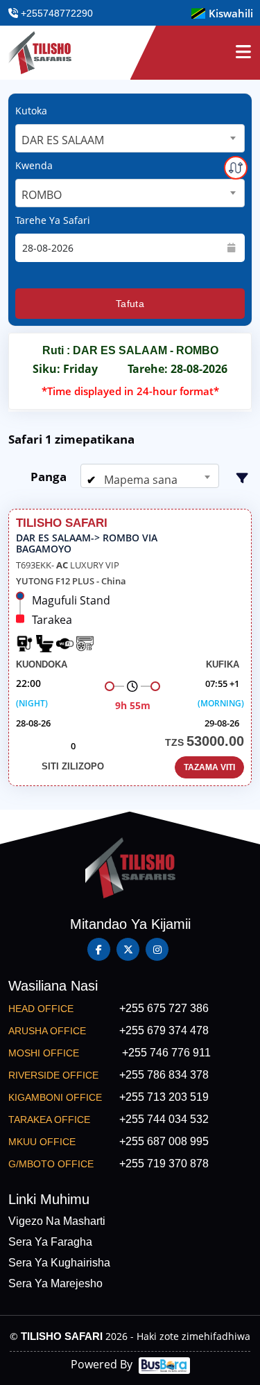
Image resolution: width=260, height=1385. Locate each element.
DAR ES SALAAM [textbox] (62, 140)
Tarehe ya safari (52, 220)
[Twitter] (128, 949)
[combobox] (130, 138)
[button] (222, 13)
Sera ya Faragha (50, 1242)
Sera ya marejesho (55, 1283)
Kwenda (34, 165)
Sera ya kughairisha (59, 1263)
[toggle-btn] (243, 53)
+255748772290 (55, 13)
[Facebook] (99, 949)
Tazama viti (209, 767)
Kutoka (31, 110)
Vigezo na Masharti (56, 1221)
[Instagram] (157, 949)
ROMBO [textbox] (41, 194)
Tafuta (130, 303)
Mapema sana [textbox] (139, 479)
